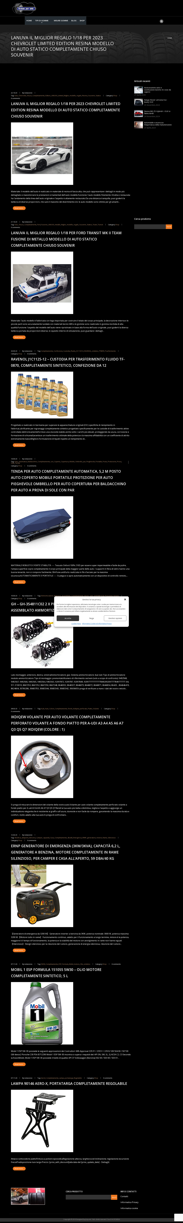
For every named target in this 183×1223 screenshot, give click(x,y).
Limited (60, 95)
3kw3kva (17, 838)
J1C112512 (80, 351)
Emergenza (77, 838)
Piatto (90, 708)
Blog (73, 20)
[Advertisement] (153, 174)
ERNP (84, 838)
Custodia (66, 351)
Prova (119, 461)
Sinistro (116, 596)
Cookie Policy (76, 624)
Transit (100, 224)
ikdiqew (76, 708)
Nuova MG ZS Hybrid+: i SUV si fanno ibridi (157, 112)
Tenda (17, 463)
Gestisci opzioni (115, 618)
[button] (125, 599)
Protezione (112, 461)
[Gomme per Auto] (24, 8)
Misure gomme (61, 20)
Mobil (71, 964)
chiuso (29, 95)
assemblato (66, 596)
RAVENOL (87, 351)
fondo (70, 708)
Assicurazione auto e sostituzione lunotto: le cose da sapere (157, 89)
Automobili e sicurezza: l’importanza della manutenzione (158, 123)
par (84, 461)
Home (29, 20)
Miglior (66, 95)
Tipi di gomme (41, 20)
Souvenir (91, 95)
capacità (46, 838)
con (52, 461)
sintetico (95, 351)
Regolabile (78, 1078)
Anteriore (57, 596)
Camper (39, 838)
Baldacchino (32, 461)
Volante (96, 708)
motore (99, 838)
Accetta (68, 618)
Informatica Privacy (129, 1202)
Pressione (109, 596)
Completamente (38, 95)
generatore (91, 838)
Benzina (32, 838)
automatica (23, 461)
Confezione (58, 351)
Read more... (19, 208)
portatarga (69, 1078)
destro (86, 596)
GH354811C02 (99, 596)
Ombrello (78, 461)
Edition (47, 95)
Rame (105, 838)
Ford (39, 224)
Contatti (124, 1196)
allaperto (25, 838)
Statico (98, 95)
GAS (91, 596)
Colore (51, 708)
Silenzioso (112, 838)
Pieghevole (90, 461)
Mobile (72, 461)
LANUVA (54, 95)
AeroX (43, 1078)
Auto (16, 95)
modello (73, 95)
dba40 (70, 838)
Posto (105, 461)
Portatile (99, 461)
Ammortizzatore (47, 596)
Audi (42, 708)
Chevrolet (22, 95)
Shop (82, 20)
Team (95, 224)
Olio (81, 964)
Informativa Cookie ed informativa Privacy (97, 624)
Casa (52, 838)
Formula (65, 964)
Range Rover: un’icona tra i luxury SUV (155, 101)
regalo (79, 95)
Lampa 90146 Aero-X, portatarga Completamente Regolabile (69, 1083)
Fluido (73, 351)
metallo (57, 224)
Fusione (44, 224)
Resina (84, 95)
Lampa (61, 1078)
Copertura (65, 461)
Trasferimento (110, 351)
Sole (12, 463)
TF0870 (101, 351)
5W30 (43, 964)
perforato (83, 708)
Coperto (57, 461)
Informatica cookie (129, 1208)
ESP (60, 964)
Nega (91, 618)
